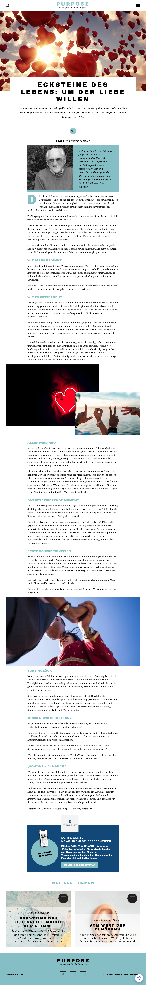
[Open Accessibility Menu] (139, 978)
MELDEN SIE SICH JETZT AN (80, 865)
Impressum (14, 974)
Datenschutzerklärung (121, 974)
